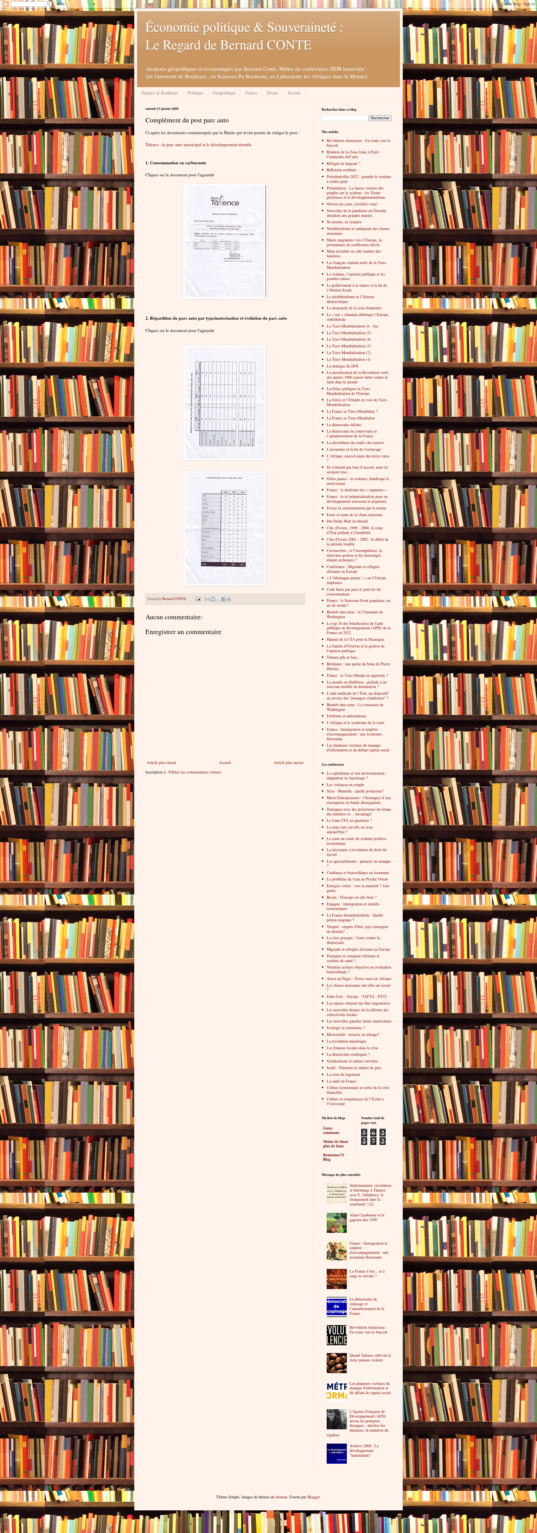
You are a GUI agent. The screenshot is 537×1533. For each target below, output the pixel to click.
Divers (272, 93)
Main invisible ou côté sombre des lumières (354, 253)
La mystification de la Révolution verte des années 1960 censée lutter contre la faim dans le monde (357, 377)
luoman (281, 1496)
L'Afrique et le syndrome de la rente (355, 722)
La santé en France (341, 1081)
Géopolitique (224, 93)
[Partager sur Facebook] (223, 599)
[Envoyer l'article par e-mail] (197, 598)
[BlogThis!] (213, 599)
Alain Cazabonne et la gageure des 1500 (367, 1217)
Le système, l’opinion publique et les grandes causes (356, 276)
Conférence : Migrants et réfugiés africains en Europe (353, 569)
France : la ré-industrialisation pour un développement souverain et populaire (357, 499)
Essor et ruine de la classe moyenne (354, 514)
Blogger (313, 1496)
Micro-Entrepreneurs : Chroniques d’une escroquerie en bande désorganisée (359, 800)
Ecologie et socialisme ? (346, 1027)
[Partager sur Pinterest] (229, 599)
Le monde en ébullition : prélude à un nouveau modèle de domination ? (357, 684)
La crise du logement (343, 1074)
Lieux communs (331, 1130)
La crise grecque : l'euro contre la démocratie (353, 940)
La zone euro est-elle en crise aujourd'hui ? (350, 829)
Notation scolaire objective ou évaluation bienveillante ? (359, 969)
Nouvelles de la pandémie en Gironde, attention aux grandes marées (357, 213)
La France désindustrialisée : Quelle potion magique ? (355, 917)
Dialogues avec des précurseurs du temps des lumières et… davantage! (359, 811)
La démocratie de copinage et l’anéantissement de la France (367, 1306)
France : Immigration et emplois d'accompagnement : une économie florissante (354, 734)
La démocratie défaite (344, 424)
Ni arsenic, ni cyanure (344, 221)
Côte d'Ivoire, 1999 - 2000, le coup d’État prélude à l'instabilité (355, 530)
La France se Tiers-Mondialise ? (352, 411)
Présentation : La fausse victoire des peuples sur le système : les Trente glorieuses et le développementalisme (356, 192)
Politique (195, 93)
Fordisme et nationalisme (346, 715)
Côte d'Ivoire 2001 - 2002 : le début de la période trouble (357, 542)
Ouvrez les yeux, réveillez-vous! (352, 204)
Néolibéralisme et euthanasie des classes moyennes (358, 231)
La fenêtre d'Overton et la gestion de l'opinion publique (356, 648)
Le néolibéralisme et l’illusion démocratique (350, 299)
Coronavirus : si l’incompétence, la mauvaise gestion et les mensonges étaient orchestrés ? (354, 555)
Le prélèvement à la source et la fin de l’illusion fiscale (357, 288)
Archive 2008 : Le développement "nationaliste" (364, 1450)
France (251, 93)
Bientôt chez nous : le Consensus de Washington (355, 614)
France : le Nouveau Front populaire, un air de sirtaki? (358, 603)
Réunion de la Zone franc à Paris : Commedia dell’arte (354, 154)
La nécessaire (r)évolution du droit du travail (357, 852)
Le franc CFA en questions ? (349, 820)
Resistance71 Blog (333, 1157)
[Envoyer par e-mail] (207, 599)
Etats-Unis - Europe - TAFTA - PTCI (357, 996)
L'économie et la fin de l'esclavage (354, 449)
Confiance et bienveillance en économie (358, 872)
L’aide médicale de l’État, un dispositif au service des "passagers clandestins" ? (357, 695)
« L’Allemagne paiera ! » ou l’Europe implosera (356, 580)
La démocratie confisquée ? (348, 1054)
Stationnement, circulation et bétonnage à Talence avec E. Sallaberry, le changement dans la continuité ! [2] (370, 1195)
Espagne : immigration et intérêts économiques (353, 906)
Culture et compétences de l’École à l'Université (355, 1101)
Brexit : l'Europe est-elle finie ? (351, 897)
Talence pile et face (342, 657)
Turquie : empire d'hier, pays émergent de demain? (357, 929)
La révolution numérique (346, 1041)
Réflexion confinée (341, 169)
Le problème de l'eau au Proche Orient (357, 879)
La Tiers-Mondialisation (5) (349, 332)
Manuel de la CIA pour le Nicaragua (355, 639)
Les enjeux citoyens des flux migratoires (358, 1003)
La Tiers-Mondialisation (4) (349, 339)
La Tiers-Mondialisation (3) (349, 345)
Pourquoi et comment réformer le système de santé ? (353, 958)
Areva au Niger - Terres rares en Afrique (359, 978)
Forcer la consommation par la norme (356, 508)
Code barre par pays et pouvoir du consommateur (354, 592)
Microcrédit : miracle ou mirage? (353, 1034)
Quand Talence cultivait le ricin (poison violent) (370, 1357)
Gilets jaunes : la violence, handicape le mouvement (358, 481)
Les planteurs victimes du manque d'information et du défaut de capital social (370, 1388)
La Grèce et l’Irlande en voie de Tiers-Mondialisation (357, 402)
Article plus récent (161, 762)
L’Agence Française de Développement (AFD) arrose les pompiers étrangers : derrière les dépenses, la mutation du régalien (358, 1423)
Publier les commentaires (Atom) (195, 772)
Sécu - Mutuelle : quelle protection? (355, 791)
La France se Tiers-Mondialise (351, 418)
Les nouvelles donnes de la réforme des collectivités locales (357, 1012)
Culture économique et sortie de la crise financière (358, 1090)
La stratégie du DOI (342, 366)
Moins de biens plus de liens (335, 1143)
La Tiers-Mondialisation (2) (349, 352)
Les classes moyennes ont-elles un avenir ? (359, 988)
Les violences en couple (345, 784)
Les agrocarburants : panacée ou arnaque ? (359, 863)
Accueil (225, 762)
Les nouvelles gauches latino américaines (359, 1021)
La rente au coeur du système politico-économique (357, 841)
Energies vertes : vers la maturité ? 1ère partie (358, 888)
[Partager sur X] (218, 599)
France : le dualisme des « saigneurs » (357, 489)
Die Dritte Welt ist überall (347, 521)
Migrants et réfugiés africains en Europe (358, 949)
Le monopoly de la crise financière (354, 307)
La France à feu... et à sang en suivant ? (367, 1273)
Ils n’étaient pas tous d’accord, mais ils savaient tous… (357, 469)
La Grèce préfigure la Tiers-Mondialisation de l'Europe (349, 391)
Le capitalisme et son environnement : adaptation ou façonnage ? (357, 775)
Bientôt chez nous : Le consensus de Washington (355, 707)
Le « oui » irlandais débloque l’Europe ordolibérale (357, 317)
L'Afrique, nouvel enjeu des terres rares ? (358, 458)
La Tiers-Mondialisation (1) (349, 359)
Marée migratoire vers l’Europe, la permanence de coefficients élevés (354, 242)
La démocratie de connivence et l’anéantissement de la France (352, 433)
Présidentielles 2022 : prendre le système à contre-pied (359, 179)
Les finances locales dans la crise (352, 1047)
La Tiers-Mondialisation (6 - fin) (353, 326)
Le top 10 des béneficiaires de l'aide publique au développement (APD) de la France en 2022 (358, 628)
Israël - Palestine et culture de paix (354, 1067)
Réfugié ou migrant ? (343, 163)
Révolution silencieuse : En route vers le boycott (358, 143)
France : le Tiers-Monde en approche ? (357, 675)
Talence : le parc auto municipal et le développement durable (198, 144)
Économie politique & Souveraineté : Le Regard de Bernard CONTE (244, 35)
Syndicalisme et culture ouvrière (352, 1061)
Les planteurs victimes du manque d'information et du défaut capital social (358, 747)
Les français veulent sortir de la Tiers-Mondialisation (357, 265)
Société (294, 93)
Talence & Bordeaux (160, 93)
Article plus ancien (288, 762)
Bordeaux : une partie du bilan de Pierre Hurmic (358, 666)
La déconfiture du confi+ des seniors (355, 442)
